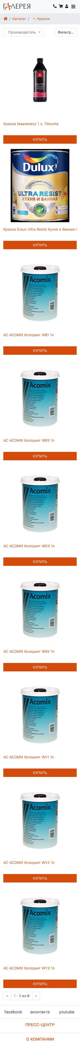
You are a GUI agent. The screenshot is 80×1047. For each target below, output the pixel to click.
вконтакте (40, 1012)
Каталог (19, 18)
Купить (40, 139)
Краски (43, 18)
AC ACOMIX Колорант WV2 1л (28, 862)
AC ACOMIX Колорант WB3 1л (28, 440)
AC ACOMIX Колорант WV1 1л (28, 757)
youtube (66, 1012)
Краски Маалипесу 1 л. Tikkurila (30, 124)
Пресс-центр (40, 1024)
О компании (40, 1039)
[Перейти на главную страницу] (17, 7)
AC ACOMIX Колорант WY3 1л (28, 968)
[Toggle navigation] (73, 6)
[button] (66, 6)
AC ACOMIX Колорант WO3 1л (28, 546)
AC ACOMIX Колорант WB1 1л (28, 335)
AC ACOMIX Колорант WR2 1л (28, 651)
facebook (13, 1012)
